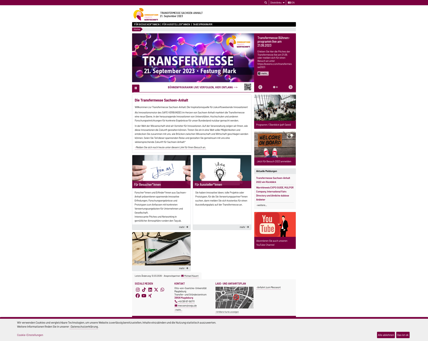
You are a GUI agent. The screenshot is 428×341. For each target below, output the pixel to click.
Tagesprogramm (202, 24)
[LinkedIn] (150, 290)
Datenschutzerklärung (84, 326)
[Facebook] (138, 296)
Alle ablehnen (386, 335)
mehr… (178, 310)
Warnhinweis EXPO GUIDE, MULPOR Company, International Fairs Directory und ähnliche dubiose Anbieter (275, 194)
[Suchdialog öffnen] (265, 3)
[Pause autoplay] (135, 88)
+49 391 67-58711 (186, 301)
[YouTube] (144, 296)
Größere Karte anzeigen (227, 312)
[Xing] (150, 296)
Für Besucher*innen (146, 24)
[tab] (274, 87)
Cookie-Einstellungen (30, 335)
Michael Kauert (191, 276)
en (293, 3)
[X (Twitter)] (156, 290)
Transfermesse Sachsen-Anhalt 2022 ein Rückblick (273, 180)
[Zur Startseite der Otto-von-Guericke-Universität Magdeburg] (145, 20)
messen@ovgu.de (187, 305)
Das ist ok (403, 335)
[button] (260, 87)
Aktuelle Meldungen (266, 171)
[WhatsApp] (162, 290)
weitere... (262, 205)
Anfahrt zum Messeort (269, 287)
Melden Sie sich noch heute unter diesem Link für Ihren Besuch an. (171, 147)
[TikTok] (144, 290)
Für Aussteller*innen (176, 24)
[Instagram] (138, 290)
